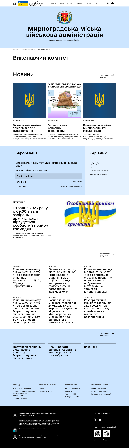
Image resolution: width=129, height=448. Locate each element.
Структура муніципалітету (28, 49)
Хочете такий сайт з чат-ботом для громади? (32, 428)
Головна (15, 49)
